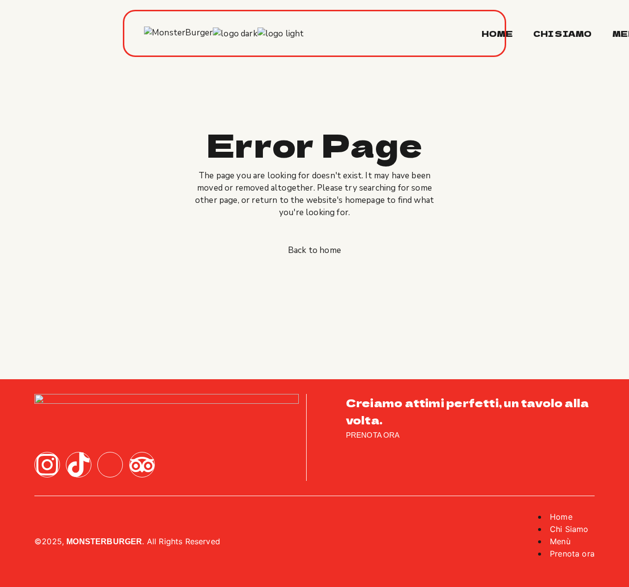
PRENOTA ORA (373, 435)
